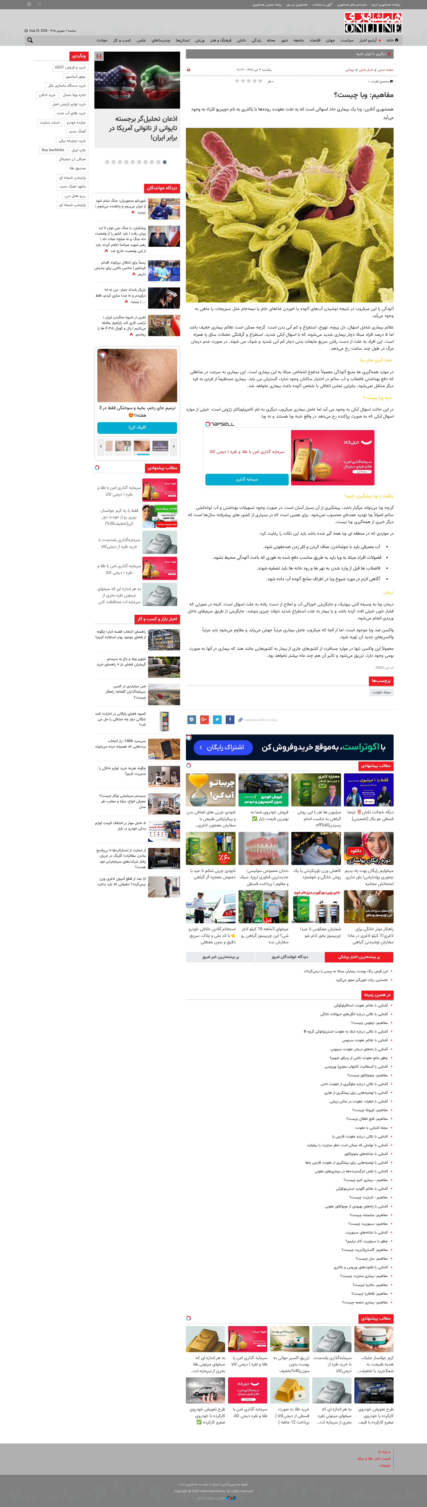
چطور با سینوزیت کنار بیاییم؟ (367, 1241)
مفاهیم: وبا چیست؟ (364, 95)
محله (271, 40)
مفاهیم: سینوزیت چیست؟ (368, 1224)
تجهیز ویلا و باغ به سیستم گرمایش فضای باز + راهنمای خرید (121, 662)
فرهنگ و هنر (220, 40)
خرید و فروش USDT (70, 67)
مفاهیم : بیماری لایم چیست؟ (366, 1180)
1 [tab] (165, 162)
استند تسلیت (50, 123)
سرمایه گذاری (247, 479)
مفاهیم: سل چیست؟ (372, 1259)
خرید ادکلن (47, 95)
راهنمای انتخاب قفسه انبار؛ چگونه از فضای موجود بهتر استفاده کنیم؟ (120, 634)
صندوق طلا (77, 168)
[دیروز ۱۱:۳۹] (164, 209)
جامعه (299, 40)
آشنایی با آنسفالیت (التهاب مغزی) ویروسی (356, 1067)
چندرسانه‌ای (161, 40)
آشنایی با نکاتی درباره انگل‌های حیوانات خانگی (354, 1014)
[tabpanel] (137, 100)
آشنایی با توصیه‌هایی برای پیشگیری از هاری (356, 1093)
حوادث (102, 40)
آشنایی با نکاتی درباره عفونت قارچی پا (360, 1137)
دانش (241, 40)
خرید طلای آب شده (71, 113)
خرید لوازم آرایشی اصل (69, 104)
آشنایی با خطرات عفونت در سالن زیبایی (359, 1102)
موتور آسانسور (76, 77)
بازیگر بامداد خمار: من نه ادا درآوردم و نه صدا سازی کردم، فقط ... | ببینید (121, 295)
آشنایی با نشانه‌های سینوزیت (366, 1233)
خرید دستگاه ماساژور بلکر (67, 86)
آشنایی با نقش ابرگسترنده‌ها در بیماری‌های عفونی (351, 1171)
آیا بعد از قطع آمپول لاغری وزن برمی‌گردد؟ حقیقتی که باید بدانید (121, 881)
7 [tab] (126, 162)
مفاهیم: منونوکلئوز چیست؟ (367, 1075)
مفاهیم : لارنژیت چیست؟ (368, 1197)
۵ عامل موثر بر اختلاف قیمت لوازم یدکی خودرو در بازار (120, 826)
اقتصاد (315, 40)
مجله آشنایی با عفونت (371, 1128)
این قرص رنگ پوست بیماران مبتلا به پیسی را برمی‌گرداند (346, 971)
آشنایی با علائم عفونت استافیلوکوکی (361, 1006)
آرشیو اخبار (367, 40)
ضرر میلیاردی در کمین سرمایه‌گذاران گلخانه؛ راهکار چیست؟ (125, 691)
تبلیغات (384, 1466)
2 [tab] (158, 162)
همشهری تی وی (297, 4)
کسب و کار (122, 40)
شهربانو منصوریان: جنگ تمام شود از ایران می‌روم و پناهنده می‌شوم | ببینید (120, 206)
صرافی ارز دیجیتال (72, 159)
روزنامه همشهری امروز (386, 4)
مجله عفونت (381, 692)
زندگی (256, 40)
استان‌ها (182, 40)
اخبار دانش (366, 70)
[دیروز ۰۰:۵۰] (164, 236)
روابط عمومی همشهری (267, 4)
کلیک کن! (137, 427)
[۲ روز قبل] (164, 667)
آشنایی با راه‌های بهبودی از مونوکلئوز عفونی (356, 1206)
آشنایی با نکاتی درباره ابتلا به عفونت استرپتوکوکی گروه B (346, 1032)
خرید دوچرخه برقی (72, 141)
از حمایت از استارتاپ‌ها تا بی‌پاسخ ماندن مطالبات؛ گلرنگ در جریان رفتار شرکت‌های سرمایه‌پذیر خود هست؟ (121, 859)
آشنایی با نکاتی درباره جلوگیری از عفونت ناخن (354, 1084)
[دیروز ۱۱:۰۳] (164, 298)
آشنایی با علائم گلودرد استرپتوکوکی (362, 1189)
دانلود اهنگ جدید (73, 187)
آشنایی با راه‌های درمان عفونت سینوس (359, 1049)
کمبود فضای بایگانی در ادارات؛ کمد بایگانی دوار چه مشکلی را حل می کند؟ (120, 719)
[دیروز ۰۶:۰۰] (164, 270)
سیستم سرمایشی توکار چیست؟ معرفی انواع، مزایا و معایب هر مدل (122, 801)
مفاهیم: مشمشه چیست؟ (369, 1215)
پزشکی (349, 70)
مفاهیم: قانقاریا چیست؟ (369, 1294)
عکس (141, 40)
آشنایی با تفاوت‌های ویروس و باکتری (361, 1267)
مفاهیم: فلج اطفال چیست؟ (367, 1119)
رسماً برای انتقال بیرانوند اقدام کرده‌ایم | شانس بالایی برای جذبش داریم (120, 268)
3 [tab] (152, 162)
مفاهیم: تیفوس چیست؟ (369, 1023)
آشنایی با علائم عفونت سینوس (365, 1040)
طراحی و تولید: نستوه (211, 1498)
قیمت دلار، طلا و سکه (374, 1459)
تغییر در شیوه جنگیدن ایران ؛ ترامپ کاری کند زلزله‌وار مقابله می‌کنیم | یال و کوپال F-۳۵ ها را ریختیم (122, 326)
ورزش (199, 40)
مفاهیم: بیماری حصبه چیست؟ (365, 1302)
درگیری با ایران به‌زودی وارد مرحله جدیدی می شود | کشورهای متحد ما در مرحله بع (325, 54)
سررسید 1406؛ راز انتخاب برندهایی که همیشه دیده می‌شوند (120, 744)
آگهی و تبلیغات (322, 4)
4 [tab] (145, 162)
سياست (347, 40)
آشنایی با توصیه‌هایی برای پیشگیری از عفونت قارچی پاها (346, 1163)
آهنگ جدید (77, 132)
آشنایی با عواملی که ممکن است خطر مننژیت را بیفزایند (347, 1145)
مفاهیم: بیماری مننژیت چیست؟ (364, 1276)
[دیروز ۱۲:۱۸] (164, 639)
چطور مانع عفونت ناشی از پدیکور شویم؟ (359, 1058)
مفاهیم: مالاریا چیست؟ (370, 1285)
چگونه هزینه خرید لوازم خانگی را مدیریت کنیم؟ (122, 771)
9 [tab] (113, 162)
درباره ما (384, 1452)
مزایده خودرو (76, 123)
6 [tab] (133, 162)
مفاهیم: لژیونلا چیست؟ (370, 1110)
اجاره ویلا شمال (74, 95)
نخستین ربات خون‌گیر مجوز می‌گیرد (362, 980)
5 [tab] (139, 162)
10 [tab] (107, 162)
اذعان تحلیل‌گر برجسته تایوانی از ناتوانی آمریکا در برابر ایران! (143, 128)
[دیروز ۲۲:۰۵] (137, 80)
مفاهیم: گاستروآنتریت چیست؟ (365, 1250)
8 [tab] (120, 162)
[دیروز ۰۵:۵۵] (164, 325)
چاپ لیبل (79, 150)
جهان (330, 40)
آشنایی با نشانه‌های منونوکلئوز (366, 1154)
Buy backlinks (53, 150)
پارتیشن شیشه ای (72, 178)
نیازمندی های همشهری (352, 4)
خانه (390, 40)
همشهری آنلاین (370, 22)
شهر (284, 40)
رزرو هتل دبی (75, 196)
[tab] (359, 957)
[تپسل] (208, 424)
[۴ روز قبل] (164, 886)
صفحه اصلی (386, 70)
